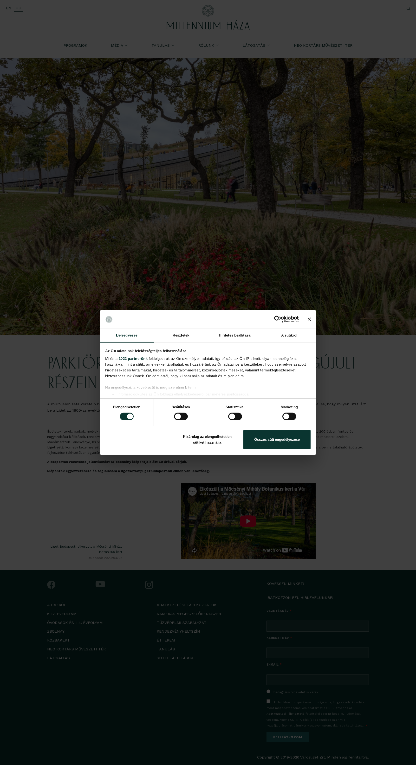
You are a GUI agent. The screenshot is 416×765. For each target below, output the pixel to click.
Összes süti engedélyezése (277, 439)
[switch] (181, 416)
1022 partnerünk (133, 359)
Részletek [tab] (181, 335)
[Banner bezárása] (309, 319)
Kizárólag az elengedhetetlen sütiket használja (207, 439)
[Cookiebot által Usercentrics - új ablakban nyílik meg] (278, 319)
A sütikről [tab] (289, 335)
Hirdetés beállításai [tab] (235, 335)
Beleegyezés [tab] (126, 335)
